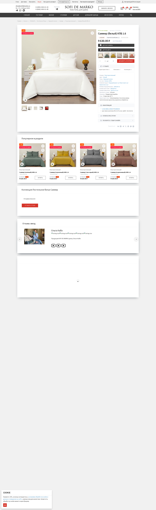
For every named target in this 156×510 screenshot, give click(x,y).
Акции (39, 2)
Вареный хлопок (108, 79)
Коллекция (127, 69)
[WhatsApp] (131, 126)
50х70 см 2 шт (114, 90)
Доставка (24, 2)
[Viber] (128, 126)
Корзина (135, 7)
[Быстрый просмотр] (43, 150)
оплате (111, 109)
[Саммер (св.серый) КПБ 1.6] (119, 55)
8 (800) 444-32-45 (42, 9)
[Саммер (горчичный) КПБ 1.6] (113, 55)
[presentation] (134, 55)
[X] (126, 126)
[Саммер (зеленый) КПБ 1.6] (107, 55)
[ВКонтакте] (118, 126)
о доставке (105, 109)
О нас (17, 2)
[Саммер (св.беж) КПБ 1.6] (125, 55)
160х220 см (117, 86)
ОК (5, 505)
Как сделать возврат (50, 2)
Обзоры (100, 2)
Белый (105, 77)
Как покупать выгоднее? (87, 2)
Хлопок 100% (108, 81)
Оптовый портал (64, 2)
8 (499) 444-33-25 (42, 7)
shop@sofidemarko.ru (23, 6)
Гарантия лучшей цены (112, 37)
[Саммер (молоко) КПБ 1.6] (100, 55)
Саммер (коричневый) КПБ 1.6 (120, 172)
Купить (40, 178)
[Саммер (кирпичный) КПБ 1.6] (132, 55)
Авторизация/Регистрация (132, 2)
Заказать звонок (107, 8)
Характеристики (103, 69)
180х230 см (113, 88)
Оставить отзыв (30, 205)
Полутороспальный (110, 75)
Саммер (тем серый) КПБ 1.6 (89, 172)
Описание (116, 69)
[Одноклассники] (121, 126)
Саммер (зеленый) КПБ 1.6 (28, 172)
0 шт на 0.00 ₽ (136, 9)
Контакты (75, 2)
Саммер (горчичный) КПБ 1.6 (59, 172)
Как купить (32, 2)
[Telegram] (123, 126)
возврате (117, 109)
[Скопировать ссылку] (133, 126)
